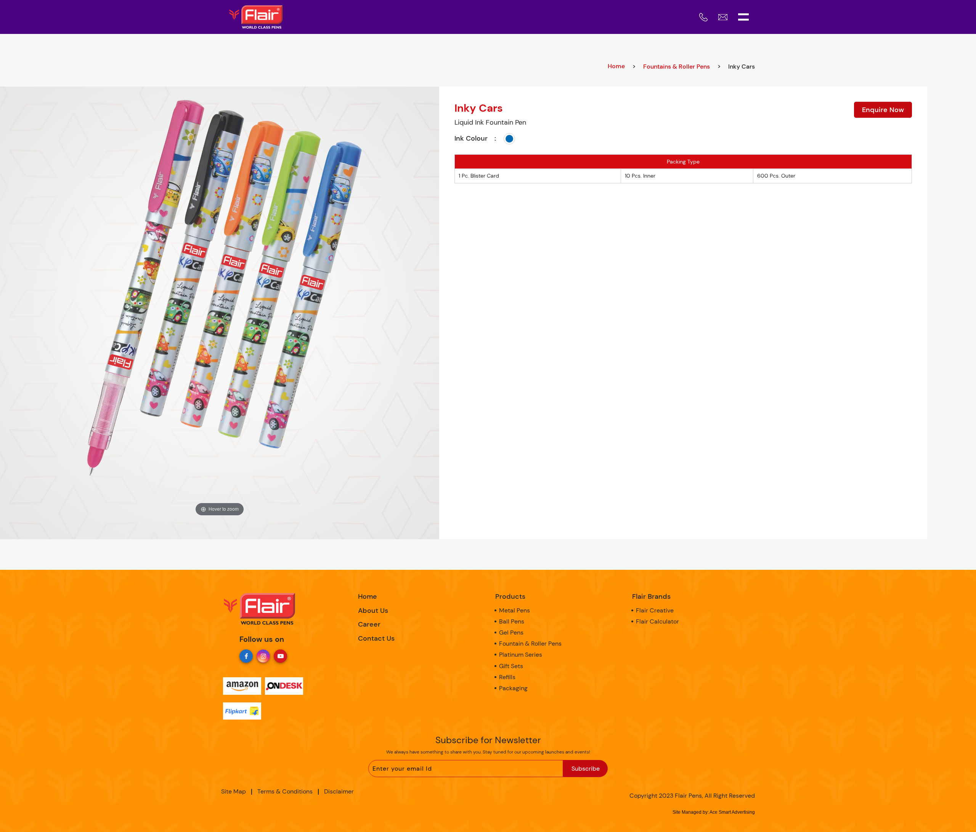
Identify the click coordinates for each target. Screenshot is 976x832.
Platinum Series (520, 655)
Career (369, 624)
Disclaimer (339, 791)
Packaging (513, 688)
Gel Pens (511, 632)
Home (616, 66)
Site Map (233, 791)
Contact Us (376, 638)
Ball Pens (511, 621)
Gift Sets (511, 666)
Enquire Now (883, 109)
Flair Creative (655, 610)
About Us (373, 610)
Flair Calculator (657, 621)
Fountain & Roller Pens (530, 644)
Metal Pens (514, 610)
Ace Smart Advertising (732, 812)
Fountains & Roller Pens (676, 67)
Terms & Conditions (285, 791)
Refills (507, 677)
